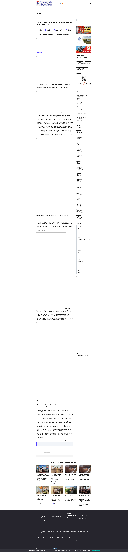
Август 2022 (79, 185)
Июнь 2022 (78, 187)
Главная (42, 513)
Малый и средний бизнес (83, 243)
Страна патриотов (61, 10)
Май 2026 (78, 131)
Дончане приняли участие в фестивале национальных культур (51, 444)
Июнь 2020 (78, 216)
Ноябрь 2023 (79, 167)
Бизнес (79, 228)
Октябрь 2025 (79, 139)
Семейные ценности (71, 10)
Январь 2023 (79, 179)
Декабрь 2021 (79, 194)
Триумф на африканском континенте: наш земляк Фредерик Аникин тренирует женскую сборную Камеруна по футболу (85, 498)
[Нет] (126, 550)
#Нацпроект (39, 10)
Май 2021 (78, 203)
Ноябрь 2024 (79, 152)
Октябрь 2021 (79, 197)
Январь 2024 (79, 164)
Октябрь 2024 (79, 154)
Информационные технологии (84, 239)
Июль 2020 (78, 215)
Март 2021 (78, 205)
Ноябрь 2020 (79, 210)
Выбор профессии (82, 10)
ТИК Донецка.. (80, 272)
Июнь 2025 (78, 144)
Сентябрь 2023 (79, 169)
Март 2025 (78, 148)
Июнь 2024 (78, 158)
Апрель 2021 (79, 204)
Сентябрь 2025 (79, 140)
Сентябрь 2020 (79, 212)
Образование (80, 250)
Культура (79, 241)
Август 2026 (78, 127)
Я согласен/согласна (96, 550)
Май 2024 (78, 160)
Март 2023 (78, 176)
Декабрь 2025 (79, 137)
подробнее (48, 550)
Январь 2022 (79, 193)
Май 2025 (78, 145)
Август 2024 (79, 156)
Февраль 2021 (79, 206)
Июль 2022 (78, 186)
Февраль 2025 (79, 149)
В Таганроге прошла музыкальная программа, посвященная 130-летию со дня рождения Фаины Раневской (83, 116)
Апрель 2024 (79, 161)
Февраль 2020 (79, 219)
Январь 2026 (79, 136)
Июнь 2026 (78, 130)
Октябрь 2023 (79, 168)
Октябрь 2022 (79, 182)
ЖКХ (78, 235)
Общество (80, 254)
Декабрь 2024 (79, 151)
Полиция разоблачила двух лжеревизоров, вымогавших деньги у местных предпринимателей (84, 477)
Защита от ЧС (80, 237)
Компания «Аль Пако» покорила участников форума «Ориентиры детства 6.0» (83, 72)
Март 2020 (78, 218)
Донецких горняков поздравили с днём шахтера (55, 497)
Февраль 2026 (79, 134)
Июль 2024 (78, 157)
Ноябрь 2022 (79, 181)
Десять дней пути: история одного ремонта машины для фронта (71, 497)
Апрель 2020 (79, 217)
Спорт (79, 268)
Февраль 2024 (79, 163)
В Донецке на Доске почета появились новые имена (42, 475)
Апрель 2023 (79, 175)
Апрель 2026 (79, 132)
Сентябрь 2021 (79, 198)
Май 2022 (78, 188)
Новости (46, 10)
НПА (55, 10)
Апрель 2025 (79, 146)
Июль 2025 (78, 143)
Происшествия (81, 263)
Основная (80, 257)
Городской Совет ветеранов (57, 516)
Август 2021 (78, 199)
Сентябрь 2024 (79, 155)
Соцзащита (80, 265)
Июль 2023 (78, 172)
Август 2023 (79, 170)
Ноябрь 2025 (79, 138)
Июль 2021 (78, 200)
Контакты (39, 13)
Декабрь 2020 (79, 209)
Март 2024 (78, 162)
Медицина (80, 246)
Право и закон (80, 261)
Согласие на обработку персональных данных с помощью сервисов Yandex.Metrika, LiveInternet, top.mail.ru (53, 537)
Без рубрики (80, 226)
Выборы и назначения (82, 230)
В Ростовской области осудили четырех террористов (70, 475)
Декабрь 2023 (79, 166)
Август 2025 (78, 142)
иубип (38, 449)
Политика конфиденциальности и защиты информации (45, 535)
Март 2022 (78, 191)
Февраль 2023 (79, 178)
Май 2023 (78, 174)
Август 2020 (79, 213)
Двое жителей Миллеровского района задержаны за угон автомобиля (84, 102)
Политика (80, 259)
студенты (42, 449)
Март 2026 (78, 133)
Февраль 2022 (79, 192)
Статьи (50, 10)
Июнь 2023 (78, 173)
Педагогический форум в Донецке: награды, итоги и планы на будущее (83, 61)
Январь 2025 (79, 150)
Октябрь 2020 (79, 211)
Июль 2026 (78, 128)
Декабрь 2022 (79, 180)
